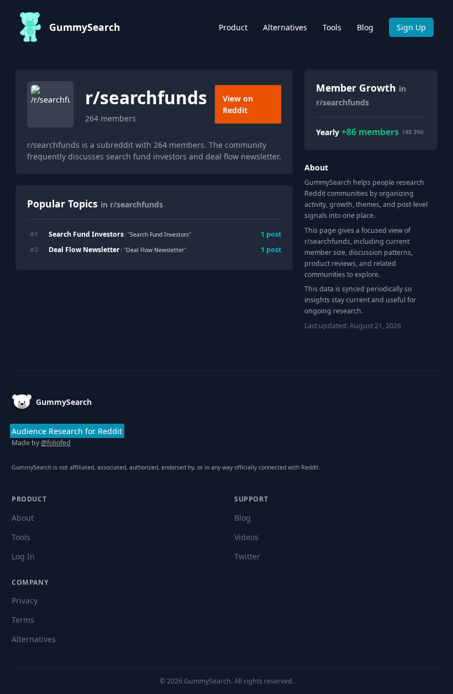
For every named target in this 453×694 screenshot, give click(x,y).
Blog (365, 27)
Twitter (247, 556)
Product (233, 27)
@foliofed (56, 442)
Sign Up (411, 27)
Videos (246, 537)
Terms (23, 620)
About (23, 518)
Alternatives (285, 27)
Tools (332, 27)
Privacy (25, 600)
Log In (23, 556)
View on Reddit (238, 104)
